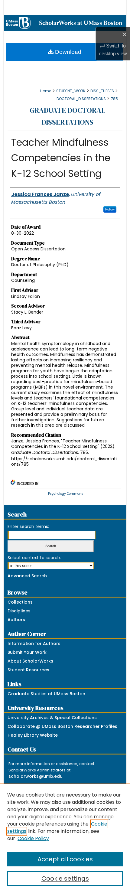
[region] (65, 838)
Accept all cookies (65, 859)
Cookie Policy (33, 838)
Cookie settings (65, 878)
